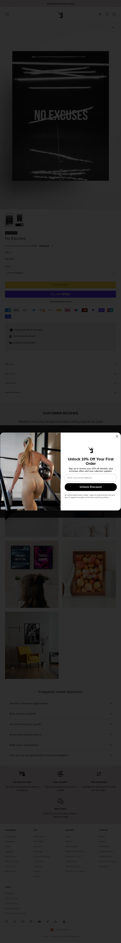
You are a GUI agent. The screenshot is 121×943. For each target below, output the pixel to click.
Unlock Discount (91, 487)
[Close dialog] (117, 436)
